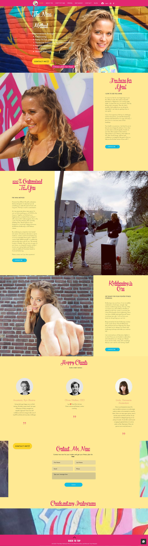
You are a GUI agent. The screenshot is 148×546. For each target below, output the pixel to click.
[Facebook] (114, 3)
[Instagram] (110, 3)
